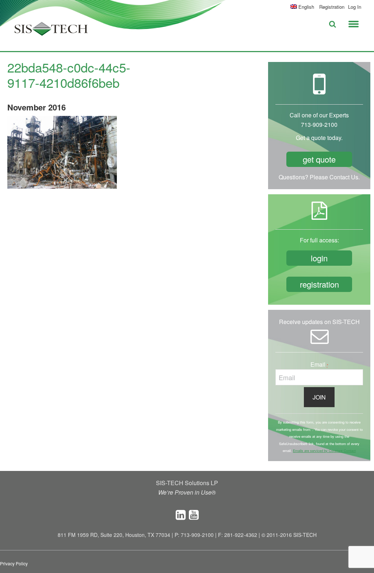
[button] (353, 22)
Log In (354, 6)
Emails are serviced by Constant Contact (324, 450)
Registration (331, 6)
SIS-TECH (51, 31)
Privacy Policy (14, 563)
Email (319, 364)
